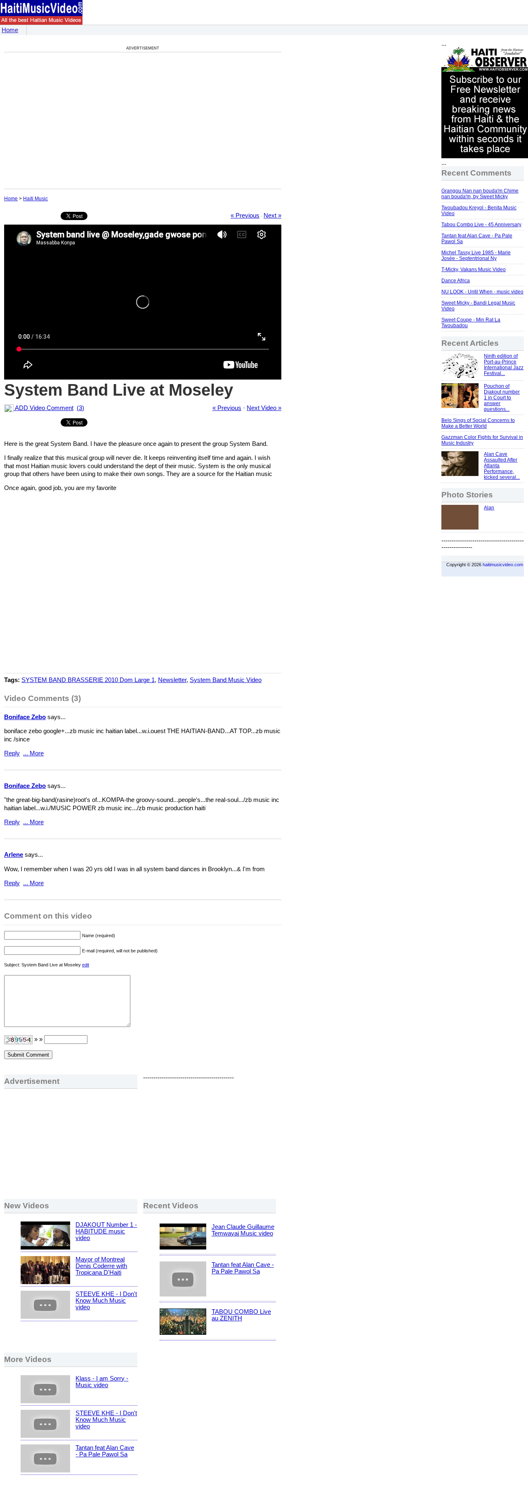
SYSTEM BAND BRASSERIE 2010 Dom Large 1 (88, 680)
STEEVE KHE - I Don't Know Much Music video (106, 1300)
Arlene (13, 854)
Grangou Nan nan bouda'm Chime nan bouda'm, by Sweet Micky (480, 193)
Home (10, 30)
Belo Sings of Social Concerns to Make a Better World (478, 423)
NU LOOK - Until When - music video (482, 292)
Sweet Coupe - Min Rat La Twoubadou (470, 322)
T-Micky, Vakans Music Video (473, 269)
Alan (489, 508)
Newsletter (172, 680)
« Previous (245, 215)
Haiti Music (35, 199)
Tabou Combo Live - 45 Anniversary (481, 224)
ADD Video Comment (43, 408)
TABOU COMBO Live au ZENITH (241, 1315)
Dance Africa (455, 281)
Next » (272, 215)
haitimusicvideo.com (503, 564)
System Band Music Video (226, 680)
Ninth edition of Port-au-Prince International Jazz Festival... (503, 364)
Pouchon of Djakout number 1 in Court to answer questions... (502, 397)
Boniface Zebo (25, 717)
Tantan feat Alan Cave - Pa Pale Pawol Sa (243, 1268)
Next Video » (264, 408)
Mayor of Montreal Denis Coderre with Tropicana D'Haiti (101, 1266)
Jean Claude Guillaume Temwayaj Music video (243, 1230)
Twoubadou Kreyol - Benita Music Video (478, 210)
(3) (80, 408)
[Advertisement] (73, 120)
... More (33, 753)
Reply (12, 753)
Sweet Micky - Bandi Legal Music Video (478, 306)
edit (85, 964)
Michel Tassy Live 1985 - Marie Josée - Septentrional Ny (476, 255)
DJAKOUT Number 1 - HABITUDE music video (106, 1231)
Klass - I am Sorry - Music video (101, 1381)
